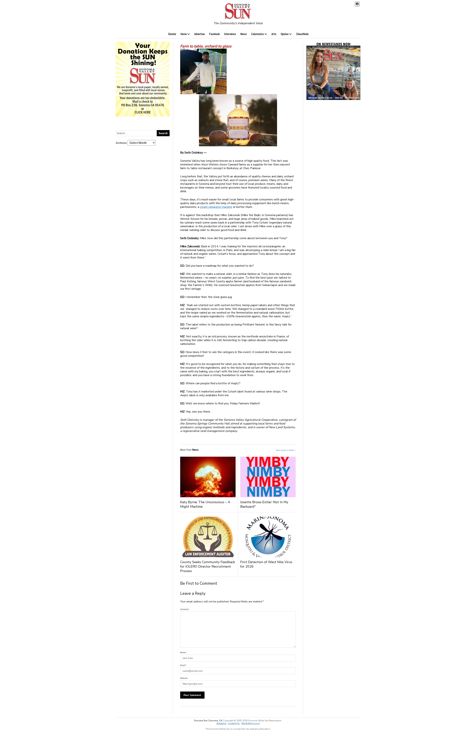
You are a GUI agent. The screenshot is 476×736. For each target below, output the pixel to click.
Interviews (230, 34)
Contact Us (234, 723)
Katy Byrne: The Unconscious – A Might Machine (205, 504)
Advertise (199, 34)
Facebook (214, 34)
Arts (273, 34)
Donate (172, 34)
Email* (183, 665)
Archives (121, 143)
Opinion (285, 34)
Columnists (257, 34)
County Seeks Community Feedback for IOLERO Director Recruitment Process (207, 566)
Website (184, 678)
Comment (184, 609)
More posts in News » (286, 450)
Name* (183, 652)
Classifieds (302, 34)
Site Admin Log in (250, 723)
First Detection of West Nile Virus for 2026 (266, 564)
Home (184, 34)
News (243, 34)
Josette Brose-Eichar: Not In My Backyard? (264, 504)
